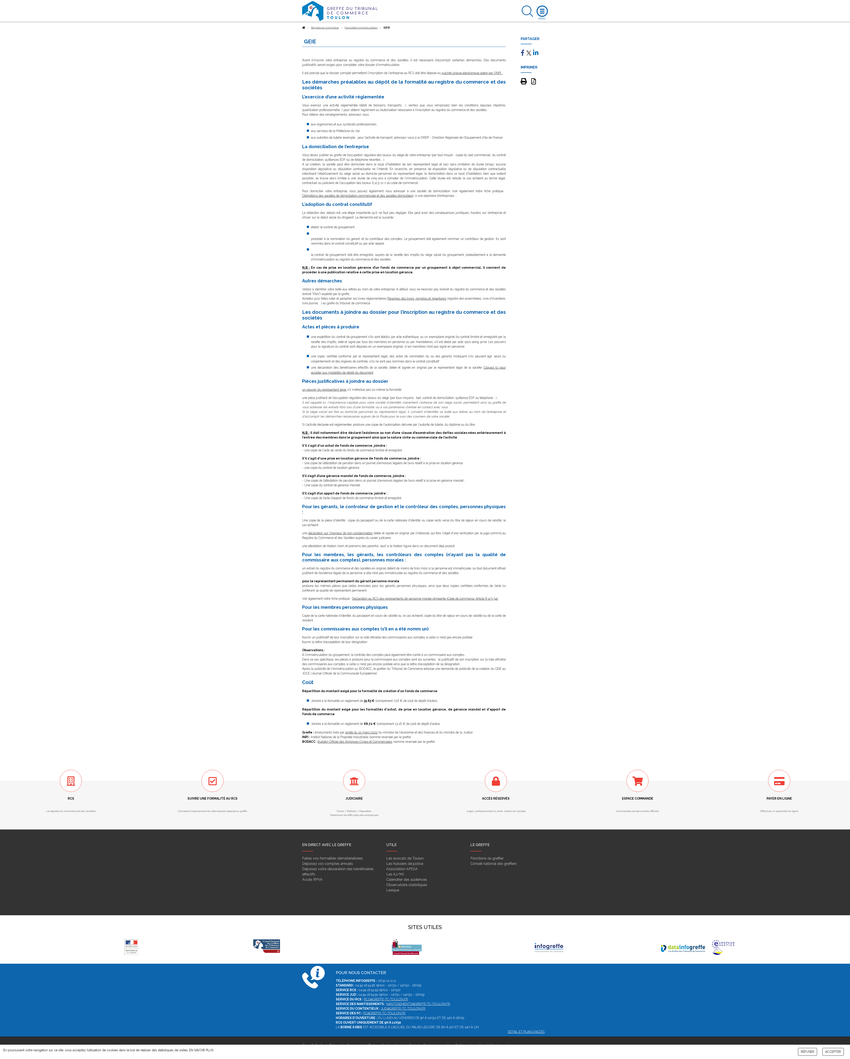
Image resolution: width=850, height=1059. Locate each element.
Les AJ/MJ (395, 874)
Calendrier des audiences (406, 879)
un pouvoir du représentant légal (324, 389)
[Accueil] (303, 27)
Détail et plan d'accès (526, 1032)
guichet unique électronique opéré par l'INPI (471, 73)
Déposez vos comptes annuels (327, 864)
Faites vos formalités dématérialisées (332, 858)
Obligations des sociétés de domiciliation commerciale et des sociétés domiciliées (357, 195)
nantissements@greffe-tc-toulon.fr (418, 1004)
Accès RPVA (312, 879)
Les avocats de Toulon (405, 858)
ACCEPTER (833, 1051)
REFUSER (807, 1051)
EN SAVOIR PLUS (201, 1050)
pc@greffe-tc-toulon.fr (384, 1013)
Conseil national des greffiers (493, 864)
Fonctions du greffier (487, 858)
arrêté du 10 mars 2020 (361, 732)
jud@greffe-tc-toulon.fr (403, 1008)
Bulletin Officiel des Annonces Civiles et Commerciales (355, 741)
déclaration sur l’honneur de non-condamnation (340, 533)
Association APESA (402, 869)
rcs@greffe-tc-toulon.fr (386, 999)
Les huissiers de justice (404, 864)
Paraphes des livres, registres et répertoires (416, 298)
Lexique (392, 890)
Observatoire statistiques (406, 885)
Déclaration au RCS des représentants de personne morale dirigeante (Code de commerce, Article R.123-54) (425, 598)
